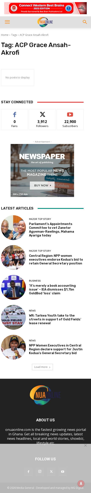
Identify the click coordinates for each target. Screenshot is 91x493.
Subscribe (70, 112)
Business (35, 281)
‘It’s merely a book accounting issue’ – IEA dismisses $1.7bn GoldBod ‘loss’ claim (52, 289)
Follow (42, 112)
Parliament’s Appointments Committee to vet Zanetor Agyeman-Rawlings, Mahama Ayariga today (51, 229)
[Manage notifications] (81, 483)
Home (4, 35)
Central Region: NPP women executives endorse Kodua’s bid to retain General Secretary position (56, 259)
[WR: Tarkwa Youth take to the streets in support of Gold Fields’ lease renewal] (13, 317)
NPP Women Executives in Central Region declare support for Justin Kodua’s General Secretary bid (56, 349)
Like (14, 112)
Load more (41, 367)
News (32, 311)
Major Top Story (40, 219)
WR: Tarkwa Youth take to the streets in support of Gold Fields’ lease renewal (55, 319)
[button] (7, 22)
